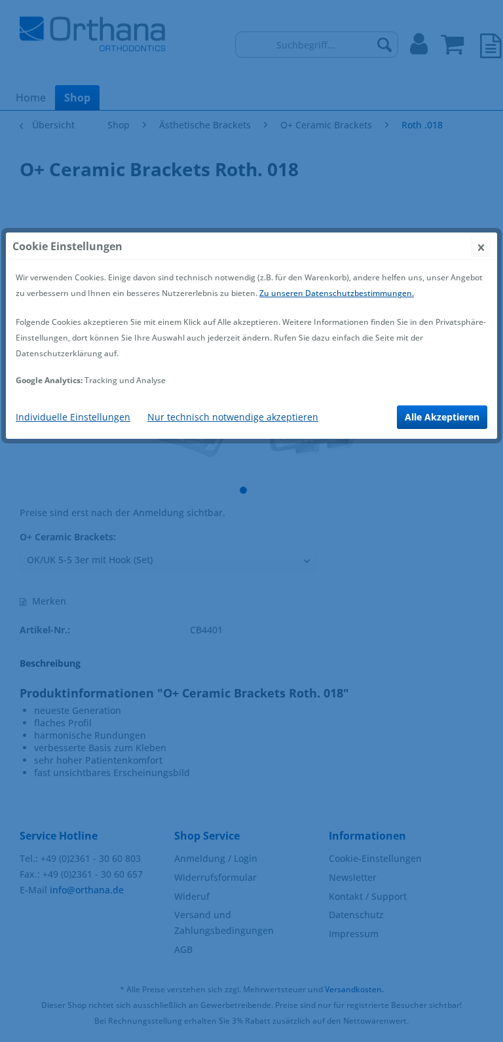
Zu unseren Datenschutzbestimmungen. (336, 293)
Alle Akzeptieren (442, 417)
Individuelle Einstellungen (73, 417)
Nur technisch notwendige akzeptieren (232, 417)
